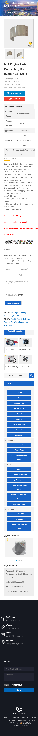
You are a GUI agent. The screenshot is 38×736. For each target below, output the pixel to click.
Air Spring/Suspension (19, 474)
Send (19, 690)
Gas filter (19, 419)
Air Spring (19, 519)
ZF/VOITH (19, 445)
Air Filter (19, 392)
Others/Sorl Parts (19, 504)
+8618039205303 (12, 628)
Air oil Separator (19, 424)
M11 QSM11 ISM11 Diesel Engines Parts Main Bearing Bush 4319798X (17, 322)
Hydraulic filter (19, 430)
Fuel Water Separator (19, 408)
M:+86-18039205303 (15, 587)
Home (9, 12)
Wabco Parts (19, 450)
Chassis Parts (11, 440)
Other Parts (17, 12)
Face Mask (19, 435)
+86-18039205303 (15, 582)
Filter (8, 388)
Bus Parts (10, 465)
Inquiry (19, 106)
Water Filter (19, 414)
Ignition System (19, 480)
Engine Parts (28, 12)
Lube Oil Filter (19, 403)
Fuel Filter (19, 398)
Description (9, 106)
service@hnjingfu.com (17, 591)
